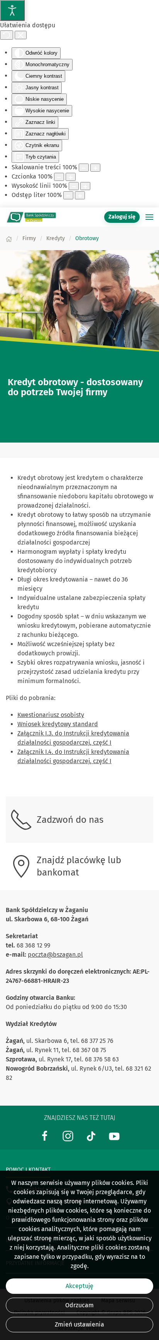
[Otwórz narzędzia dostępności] (12, 10)
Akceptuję (79, 1286)
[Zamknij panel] (21, 35)
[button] (149, 217)
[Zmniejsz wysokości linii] (74, 186)
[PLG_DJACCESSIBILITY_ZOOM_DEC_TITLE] (84, 168)
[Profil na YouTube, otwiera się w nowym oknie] (114, 1135)
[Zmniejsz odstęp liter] (68, 195)
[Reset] (6, 35)
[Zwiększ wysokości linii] (85, 186)
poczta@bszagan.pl (55, 954)
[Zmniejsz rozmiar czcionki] (59, 177)
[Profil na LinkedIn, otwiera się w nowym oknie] (68, 1135)
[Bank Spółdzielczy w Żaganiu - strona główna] (31, 217)
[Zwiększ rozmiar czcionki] (71, 177)
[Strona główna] (9, 238)
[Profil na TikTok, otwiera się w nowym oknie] (91, 1135)
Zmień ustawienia (79, 1324)
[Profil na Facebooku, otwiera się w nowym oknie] (45, 1135)
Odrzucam (79, 1305)
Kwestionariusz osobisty (50, 714)
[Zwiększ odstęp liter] (80, 195)
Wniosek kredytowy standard (57, 724)
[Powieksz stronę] (95, 168)
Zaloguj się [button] (121, 217)
